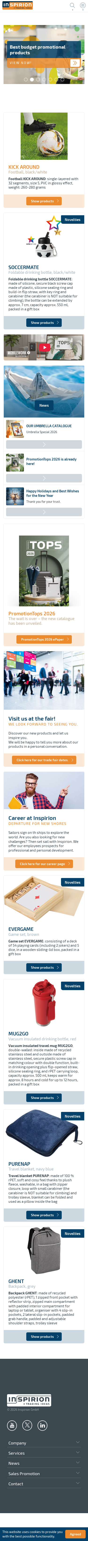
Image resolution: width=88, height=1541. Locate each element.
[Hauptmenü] (83, 5)
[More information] (75, 63)
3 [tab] (38, 79)
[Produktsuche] (72, 5)
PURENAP (19, 1164)
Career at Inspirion (32, 817)
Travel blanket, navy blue (31, 1169)
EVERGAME (21, 929)
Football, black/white (27, 172)
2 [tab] (32, 79)
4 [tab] (44, 79)
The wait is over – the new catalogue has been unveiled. (41, 620)
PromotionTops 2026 (31, 613)
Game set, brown (23, 934)
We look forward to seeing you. (43, 724)
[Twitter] (27, 1425)
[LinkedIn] (42, 1425)
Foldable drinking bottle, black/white (41, 272)
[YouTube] (12, 1425)
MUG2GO (18, 1033)
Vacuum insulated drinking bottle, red (42, 1039)
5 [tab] (50, 79)
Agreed (75, 1534)
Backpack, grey (21, 1286)
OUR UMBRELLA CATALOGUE (49, 426)
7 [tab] (62, 79)
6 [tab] (56, 79)
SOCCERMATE (23, 267)
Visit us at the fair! (31, 718)
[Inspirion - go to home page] (17, 8)
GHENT (16, 1281)
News (44, 405)
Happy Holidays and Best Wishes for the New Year (52, 493)
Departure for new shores (37, 823)
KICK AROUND (23, 167)
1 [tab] (26, 79)
